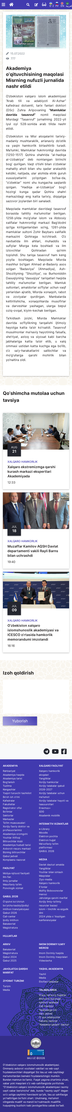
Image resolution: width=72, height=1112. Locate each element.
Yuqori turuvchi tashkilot (17, 793)
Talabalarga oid (48, 1010)
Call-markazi (46, 1006)
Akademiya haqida (13, 774)
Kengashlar (9, 789)
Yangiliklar (45, 778)
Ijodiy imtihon (10, 920)
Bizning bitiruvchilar (14, 852)
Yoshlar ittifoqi (11, 837)
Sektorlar (8, 815)
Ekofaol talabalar (49, 981)
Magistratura (10, 927)
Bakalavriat (9, 923)
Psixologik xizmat (13, 888)
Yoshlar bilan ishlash (51, 872)
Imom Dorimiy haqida (51, 953)
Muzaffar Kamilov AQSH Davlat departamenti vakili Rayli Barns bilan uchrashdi (32, 551)
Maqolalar (44, 875)
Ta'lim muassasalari (14, 822)
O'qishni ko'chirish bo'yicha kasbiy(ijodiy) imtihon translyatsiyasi (16, 905)
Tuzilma (7, 785)
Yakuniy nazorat (48, 1020)
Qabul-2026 (10, 912)
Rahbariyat (9, 771)
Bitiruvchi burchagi (50, 998)
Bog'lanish (9, 782)
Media (6, 989)
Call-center (9, 916)
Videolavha (45, 960)
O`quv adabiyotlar (49, 1017)
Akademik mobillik (49, 815)
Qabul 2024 (10, 957)
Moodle (43, 832)
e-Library (44, 829)
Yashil (42, 974)
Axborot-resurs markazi (17, 848)
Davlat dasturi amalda (51, 864)
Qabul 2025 (10, 960)
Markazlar (8, 819)
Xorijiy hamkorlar (49, 782)
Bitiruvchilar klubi (13, 841)
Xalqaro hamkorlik (49, 883)
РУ (57, 5)
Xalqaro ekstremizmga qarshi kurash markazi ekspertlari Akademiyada (31, 471)
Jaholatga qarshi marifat (53, 898)
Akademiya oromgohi (15, 834)
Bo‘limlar (7, 811)
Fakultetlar (9, 804)
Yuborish (20, 721)
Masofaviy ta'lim (12, 884)
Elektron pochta (48, 836)
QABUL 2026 (46, 851)
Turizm (7, 986)
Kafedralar (9, 800)
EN (62, 5)
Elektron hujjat (47, 840)
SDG (41, 811)
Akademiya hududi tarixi (17, 845)
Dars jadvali (45, 1013)
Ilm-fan (7, 877)
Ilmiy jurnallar (10, 880)
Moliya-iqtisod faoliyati (16, 873)
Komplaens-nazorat (14, 859)
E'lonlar (43, 887)
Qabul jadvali (10, 856)
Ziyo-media (45, 879)
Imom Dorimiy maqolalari (53, 957)
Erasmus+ (44, 808)
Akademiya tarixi (12, 778)
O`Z (51, 5)
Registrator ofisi (12, 808)
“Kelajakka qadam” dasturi (54, 1024)
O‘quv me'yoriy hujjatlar (52, 995)
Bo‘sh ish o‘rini (11, 797)
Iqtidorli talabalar (49, 1002)
